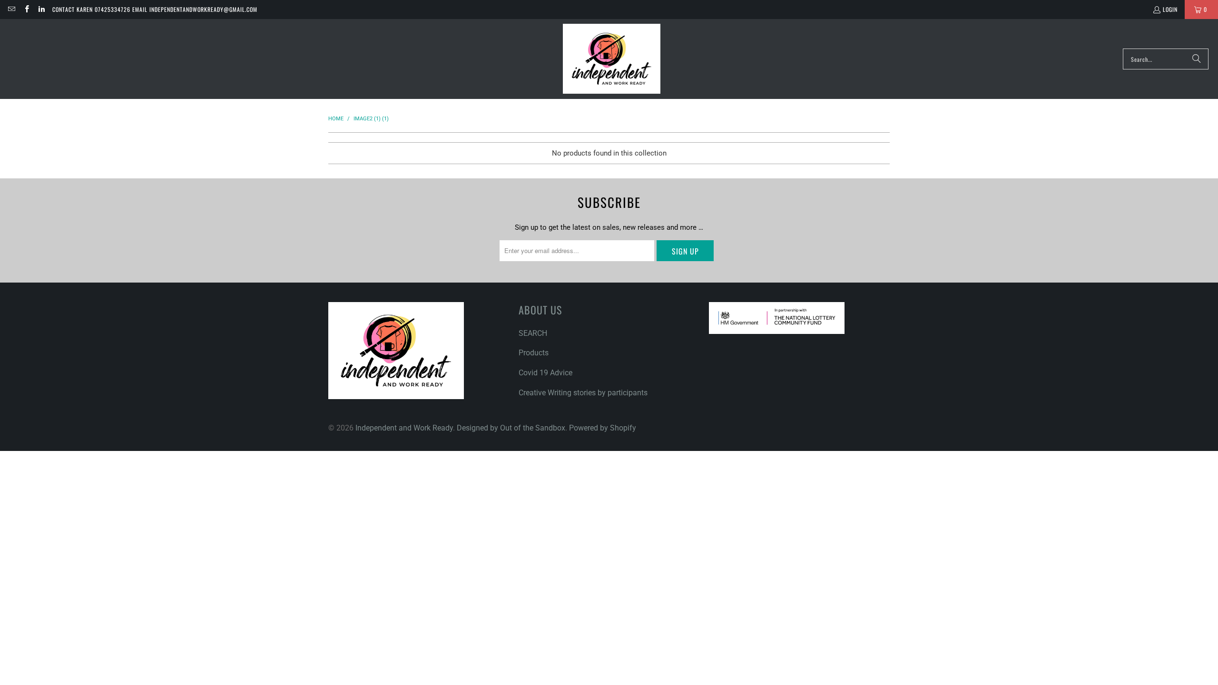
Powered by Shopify (602, 427)
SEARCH (533, 333)
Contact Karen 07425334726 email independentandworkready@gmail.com (154, 9)
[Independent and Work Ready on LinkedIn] (41, 9)
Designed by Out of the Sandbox (511, 427)
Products (534, 352)
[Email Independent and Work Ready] (11, 9)
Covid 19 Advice (545, 372)
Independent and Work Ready (404, 427)
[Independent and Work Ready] (611, 59)
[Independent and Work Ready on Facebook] (26, 9)
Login (1170, 9)
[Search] (1196, 59)
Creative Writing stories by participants (583, 392)
